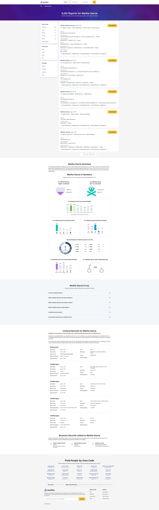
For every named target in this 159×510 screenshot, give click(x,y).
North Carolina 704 (93, 477)
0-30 (43, 49)
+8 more (98, 36)
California (44, 27)
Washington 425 (51, 473)
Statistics (44, 72)
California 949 (94, 470)
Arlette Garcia (71, 147)
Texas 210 (65, 477)
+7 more (79, 40)
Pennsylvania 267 (51, 477)
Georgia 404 (65, 470)
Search (82, 499)
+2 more (65, 51)
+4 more (85, 44)
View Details (112, 25)
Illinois (43, 38)
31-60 (43, 52)
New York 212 (65, 466)
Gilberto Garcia (79, 147)
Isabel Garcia (87, 147)
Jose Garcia (63, 82)
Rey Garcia (78, 82)
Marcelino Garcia (78, 47)
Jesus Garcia (85, 82)
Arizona (43, 35)
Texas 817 (108, 477)
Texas (43, 30)
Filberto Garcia (63, 147)
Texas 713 (108, 470)
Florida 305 (79, 466)
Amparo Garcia (94, 147)
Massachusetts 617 (93, 473)
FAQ (43, 75)
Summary (44, 69)
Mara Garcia (70, 47)
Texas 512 (79, 473)
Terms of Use (77, 336)
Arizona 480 (108, 473)
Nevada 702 (94, 466)
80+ (43, 58)
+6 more (91, 82)
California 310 (51, 466)
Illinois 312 (79, 470)
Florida (43, 32)
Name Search (105, 491)
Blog (91, 491)
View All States (45, 41)
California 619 (79, 477)
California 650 (65, 473)
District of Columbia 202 (108, 466)
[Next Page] (96, 154)
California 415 (51, 470)
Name (65, 2)
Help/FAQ (92, 494)
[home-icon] (41, 6)
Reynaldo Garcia (71, 82)
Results (43, 66)
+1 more (69, 123)
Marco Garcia (63, 47)
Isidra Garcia (63, 123)
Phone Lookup (105, 496)
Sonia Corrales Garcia (88, 47)
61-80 (43, 55)
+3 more (96, 47)
